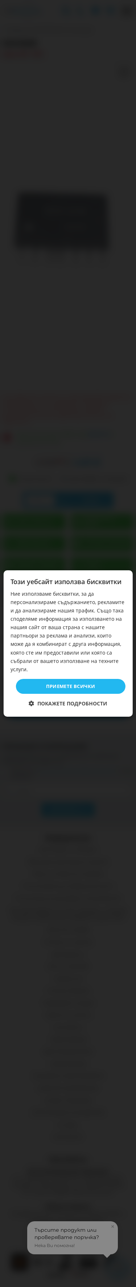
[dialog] (67, 643)
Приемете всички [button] (70, 686)
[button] (68, 703)
